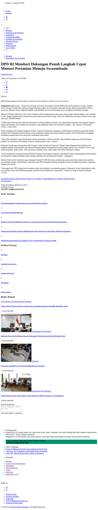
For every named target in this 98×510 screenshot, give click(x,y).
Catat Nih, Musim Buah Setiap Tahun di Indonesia (25, 453)
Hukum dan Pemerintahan (15, 464)
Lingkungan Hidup (13, 37)
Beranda (9, 31)
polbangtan (5, 283)
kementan (4, 255)
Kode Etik (10, 499)
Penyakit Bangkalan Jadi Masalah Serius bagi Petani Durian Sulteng (24, 203)
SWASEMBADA (50, 179)
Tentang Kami (11, 494)
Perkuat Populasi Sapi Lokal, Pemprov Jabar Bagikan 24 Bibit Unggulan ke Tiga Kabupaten (32, 396)
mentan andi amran (7, 273)
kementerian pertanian (8, 264)
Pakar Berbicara (12, 468)
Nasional (9, 43)
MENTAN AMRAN (35, 179)
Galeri (8, 470)
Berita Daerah (11, 46)
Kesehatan (10, 466)
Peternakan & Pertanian (15, 33)
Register (9, 13)
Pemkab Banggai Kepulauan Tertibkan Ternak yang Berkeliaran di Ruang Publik (28, 241)
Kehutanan (10, 35)
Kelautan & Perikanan (14, 39)
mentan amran (6, 292)
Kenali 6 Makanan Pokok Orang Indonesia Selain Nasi (26, 449)
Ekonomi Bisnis (12, 41)
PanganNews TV (12, 474)
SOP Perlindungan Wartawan (17, 501)
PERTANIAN (69, 179)
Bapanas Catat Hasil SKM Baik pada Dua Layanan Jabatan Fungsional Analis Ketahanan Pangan (34, 222)
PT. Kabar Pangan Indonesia (18, 507)
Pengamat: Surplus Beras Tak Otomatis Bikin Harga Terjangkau (23, 366)
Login (8, 11)
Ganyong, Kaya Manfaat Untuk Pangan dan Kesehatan (26, 451)
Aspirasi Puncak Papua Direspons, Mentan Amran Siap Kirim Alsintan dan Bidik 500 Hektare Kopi (34, 306)
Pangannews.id (6, 74)
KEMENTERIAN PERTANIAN (13, 179)
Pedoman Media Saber (14, 503)
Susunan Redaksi (12, 496)
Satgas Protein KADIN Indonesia (12, 213)
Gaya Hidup (10, 48)
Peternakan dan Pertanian (15, 58)
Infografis (9, 472)
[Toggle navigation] (2, 24)
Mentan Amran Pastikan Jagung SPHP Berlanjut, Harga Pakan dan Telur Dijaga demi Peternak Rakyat (36, 231)
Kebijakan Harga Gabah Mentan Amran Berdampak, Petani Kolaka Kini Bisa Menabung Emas (33, 336)
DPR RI (60, 179)
